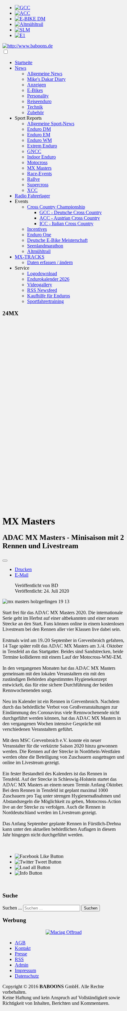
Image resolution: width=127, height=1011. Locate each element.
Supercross (37, 184)
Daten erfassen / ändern (50, 262)
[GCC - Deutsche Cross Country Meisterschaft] (22, 7)
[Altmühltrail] (29, 24)
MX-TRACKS (29, 256)
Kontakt (23, 948)
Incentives (37, 229)
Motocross (37, 162)
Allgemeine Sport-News (50, 123)
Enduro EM (38, 134)
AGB (20, 942)
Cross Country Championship (56, 206)
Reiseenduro (39, 101)
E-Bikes (35, 90)
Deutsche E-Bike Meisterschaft (57, 240)
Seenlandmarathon (45, 245)
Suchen (90, 908)
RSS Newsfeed (42, 290)
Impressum (25, 970)
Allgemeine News (44, 73)
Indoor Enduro (41, 157)
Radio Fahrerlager (32, 195)
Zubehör (35, 112)
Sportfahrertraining (45, 301)
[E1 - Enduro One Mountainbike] (20, 35)
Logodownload (42, 273)
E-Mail (21, 575)
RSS (19, 959)
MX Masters (39, 168)
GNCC (34, 151)
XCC (32, 190)
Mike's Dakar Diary (46, 79)
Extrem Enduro (42, 145)
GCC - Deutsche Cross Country (70, 212)
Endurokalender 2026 (48, 279)
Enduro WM (39, 140)
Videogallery (39, 284)
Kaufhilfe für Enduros (48, 295)
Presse (21, 953)
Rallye (33, 179)
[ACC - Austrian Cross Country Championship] (22, 13)
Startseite (23, 62)
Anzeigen (36, 84)
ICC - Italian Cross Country (66, 223)
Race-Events (39, 173)
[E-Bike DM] (30, 18)
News (20, 68)
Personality (38, 95)
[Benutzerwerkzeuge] (4, 560)
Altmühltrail (39, 251)
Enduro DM (39, 129)
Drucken (23, 569)
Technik (35, 107)
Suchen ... (12, 907)
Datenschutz (27, 976)
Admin (21, 964)
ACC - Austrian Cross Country (69, 218)
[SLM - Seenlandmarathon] (22, 29)
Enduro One (39, 234)
